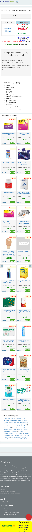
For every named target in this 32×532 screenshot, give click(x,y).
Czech (1, 501)
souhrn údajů (9, 108)
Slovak (8, 501)
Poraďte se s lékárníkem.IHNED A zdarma (28, 517)
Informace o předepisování (13, 109)
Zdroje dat (2, 489)
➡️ (30, 266)
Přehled (8, 85)
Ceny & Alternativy (11, 93)
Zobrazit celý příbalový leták (14, 96)
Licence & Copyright (4, 495)
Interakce (8, 89)
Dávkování (9, 91)
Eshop (5, 510)
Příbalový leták (10, 95)
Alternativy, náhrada (11, 100)
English (4, 501)
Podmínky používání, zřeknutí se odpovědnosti (10, 493)
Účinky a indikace (11, 102)
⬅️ (2, 266)
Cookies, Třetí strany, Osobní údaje (7, 491)
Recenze (8, 98)
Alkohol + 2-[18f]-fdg (12, 106)
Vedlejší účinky (10, 87)
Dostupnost (9, 104)
